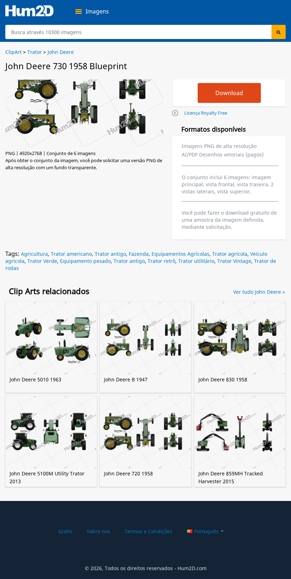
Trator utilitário (196, 261)
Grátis (65, 531)
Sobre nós (98, 531)
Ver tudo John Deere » (259, 291)
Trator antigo (110, 253)
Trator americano (71, 253)
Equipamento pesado (85, 261)
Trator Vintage (234, 261)
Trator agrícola (229, 253)
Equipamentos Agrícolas (180, 253)
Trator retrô (161, 261)
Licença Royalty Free (205, 113)
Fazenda (139, 253)
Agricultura (34, 253)
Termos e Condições (148, 531)
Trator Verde (42, 261)
